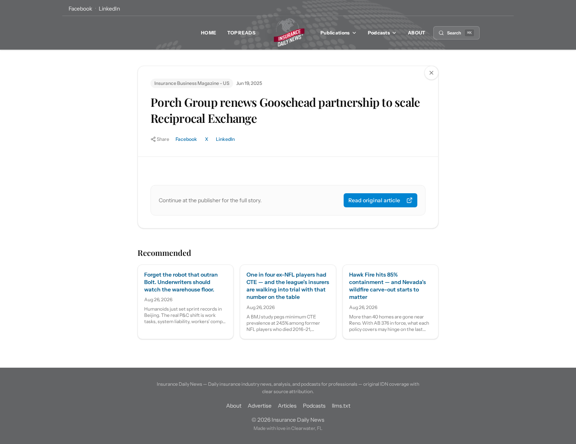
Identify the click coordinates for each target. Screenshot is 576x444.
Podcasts (379, 33)
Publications (335, 33)
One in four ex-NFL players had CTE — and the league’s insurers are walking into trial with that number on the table (287, 286)
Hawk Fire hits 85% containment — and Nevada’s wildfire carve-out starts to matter (387, 286)
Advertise (260, 405)
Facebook (80, 8)
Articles (287, 405)
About (417, 33)
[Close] (431, 73)
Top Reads (241, 33)
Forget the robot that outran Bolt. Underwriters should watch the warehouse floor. (181, 282)
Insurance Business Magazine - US (191, 83)
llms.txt (341, 405)
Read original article (374, 200)
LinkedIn (109, 8)
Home (208, 33)
